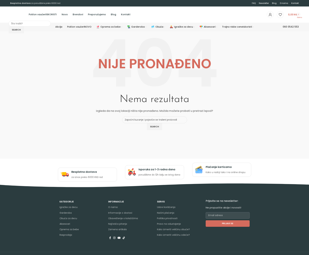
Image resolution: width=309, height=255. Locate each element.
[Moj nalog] (270, 14)
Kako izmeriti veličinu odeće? (173, 235)
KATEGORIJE (67, 201)
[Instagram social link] (114, 237)
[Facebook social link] (110, 237)
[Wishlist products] (280, 14)
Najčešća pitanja (117, 223)
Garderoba (66, 212)
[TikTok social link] (124, 237)
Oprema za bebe (69, 229)
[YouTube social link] (118, 237)
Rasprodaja (66, 235)
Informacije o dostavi (120, 212)
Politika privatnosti (167, 218)
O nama (113, 207)
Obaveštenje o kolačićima (123, 218)
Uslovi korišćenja (166, 207)
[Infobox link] (87, 174)
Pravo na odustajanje (169, 223)
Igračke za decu (69, 207)
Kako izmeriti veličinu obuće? (173, 229)
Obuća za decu (68, 218)
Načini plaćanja (165, 212)
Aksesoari (65, 223)
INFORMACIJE (116, 201)
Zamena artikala (117, 229)
